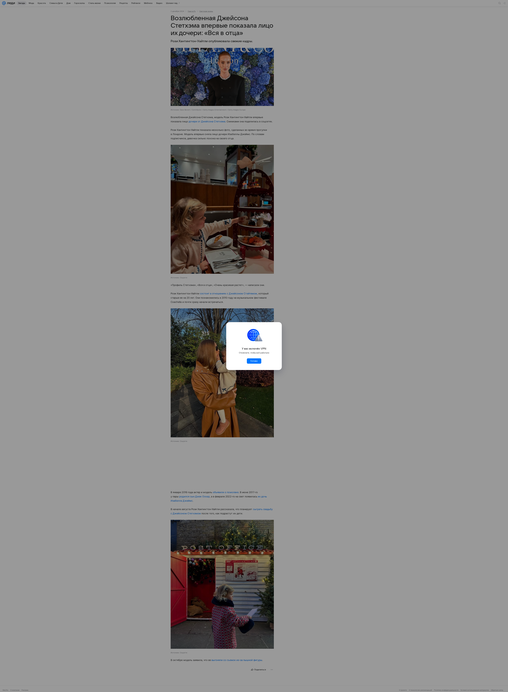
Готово (254, 361)
